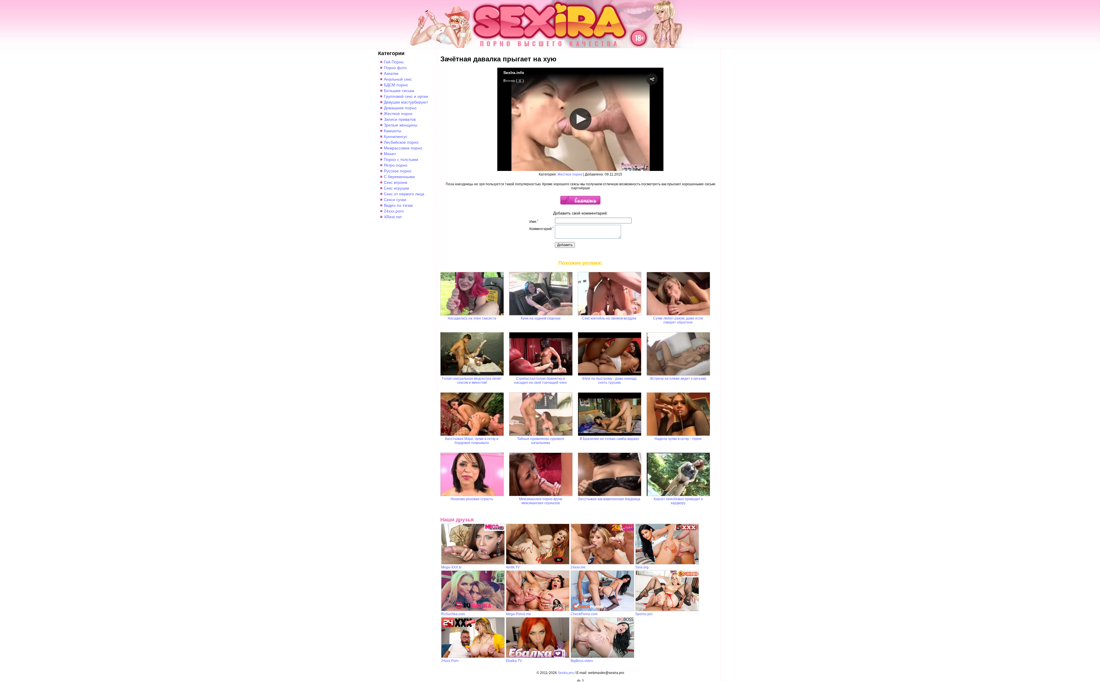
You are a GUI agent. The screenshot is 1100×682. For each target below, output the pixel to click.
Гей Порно (394, 62)
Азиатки (391, 73)
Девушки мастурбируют (406, 102)
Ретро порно (395, 165)
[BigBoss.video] (602, 657)
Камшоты (392, 130)
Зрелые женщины (400, 125)
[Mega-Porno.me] (537, 610)
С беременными (399, 176)
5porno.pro (644, 614)
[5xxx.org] (667, 563)
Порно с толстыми (401, 159)
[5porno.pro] (667, 610)
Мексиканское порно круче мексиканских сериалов (540, 501)
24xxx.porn (394, 211)
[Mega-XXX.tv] (473, 563)
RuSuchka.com (453, 614)
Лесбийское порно (401, 142)
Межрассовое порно (403, 148)
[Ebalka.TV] (537, 657)
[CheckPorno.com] (602, 610)
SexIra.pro (566, 673)
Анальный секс (398, 79)
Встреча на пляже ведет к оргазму (678, 379)
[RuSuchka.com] (473, 610)
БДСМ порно (396, 85)
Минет (390, 153)
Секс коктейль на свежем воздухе (609, 318)
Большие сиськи (399, 90)
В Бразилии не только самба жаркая (609, 439)
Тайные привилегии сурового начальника (540, 441)
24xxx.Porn (450, 661)
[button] (652, 79)
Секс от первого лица (404, 194)
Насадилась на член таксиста (472, 318)
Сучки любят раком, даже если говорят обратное (678, 320)
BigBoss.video (582, 661)
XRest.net (393, 217)
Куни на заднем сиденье (541, 318)
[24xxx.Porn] (473, 657)
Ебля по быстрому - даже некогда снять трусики (609, 381)
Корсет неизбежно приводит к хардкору (678, 501)
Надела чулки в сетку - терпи (678, 439)
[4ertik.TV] (537, 563)
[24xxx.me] (602, 563)
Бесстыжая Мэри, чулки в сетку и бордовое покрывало (471, 441)
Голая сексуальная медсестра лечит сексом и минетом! (472, 381)
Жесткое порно (398, 113)
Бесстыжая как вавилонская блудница (609, 499)
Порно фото (395, 67)
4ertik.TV (513, 567)
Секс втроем (395, 182)
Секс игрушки (396, 188)
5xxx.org (642, 567)
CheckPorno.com (584, 614)
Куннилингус (395, 136)
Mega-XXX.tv (451, 567)
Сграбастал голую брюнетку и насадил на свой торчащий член (540, 381)
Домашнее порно (400, 108)
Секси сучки (395, 199)
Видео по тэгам (398, 205)
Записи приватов (400, 119)
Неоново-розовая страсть (472, 499)
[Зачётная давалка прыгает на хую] (580, 203)
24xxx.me (578, 567)
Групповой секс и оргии (406, 96)
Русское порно (397, 171)
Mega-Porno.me (518, 614)
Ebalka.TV (514, 661)
